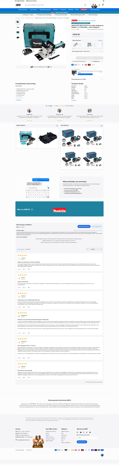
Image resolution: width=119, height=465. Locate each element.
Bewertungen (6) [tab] (21, 249)
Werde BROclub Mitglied (19, 0)
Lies (73, 100)
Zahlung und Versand (50, 438)
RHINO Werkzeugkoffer (45, 9)
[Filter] (87, 249)
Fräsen (22, 18)
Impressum (63, 437)
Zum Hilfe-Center (51, 429)
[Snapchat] (90, 432)
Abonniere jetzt (82, 441)
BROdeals (71, 9)
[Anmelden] (99, 5)
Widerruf (48, 435)
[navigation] (18, 22)
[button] (74, 29)
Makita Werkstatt (49, 440)
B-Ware (77, 9)
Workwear (55, 9)
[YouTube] (48, 66)
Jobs (62, 440)
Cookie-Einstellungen (65, 442)
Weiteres (64, 429)
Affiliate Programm (65, 431)
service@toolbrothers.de (23, 440)
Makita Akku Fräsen (29, 18)
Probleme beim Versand (51, 431)
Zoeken (85, 5)
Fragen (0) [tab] (28, 249)
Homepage (17, 18)
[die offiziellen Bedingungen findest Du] (89, 23)
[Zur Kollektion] (57, 126)
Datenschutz (63, 435)
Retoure (47, 433)
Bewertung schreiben (84, 226)
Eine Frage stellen (97, 226)
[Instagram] (49, 66)
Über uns (63, 438)
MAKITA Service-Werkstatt (31, 0)
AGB (62, 433)
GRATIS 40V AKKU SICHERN (62, 12)
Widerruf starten (50, 437)
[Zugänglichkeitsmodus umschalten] (103, 1)
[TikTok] (86, 432)
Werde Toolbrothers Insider (83, 435)
